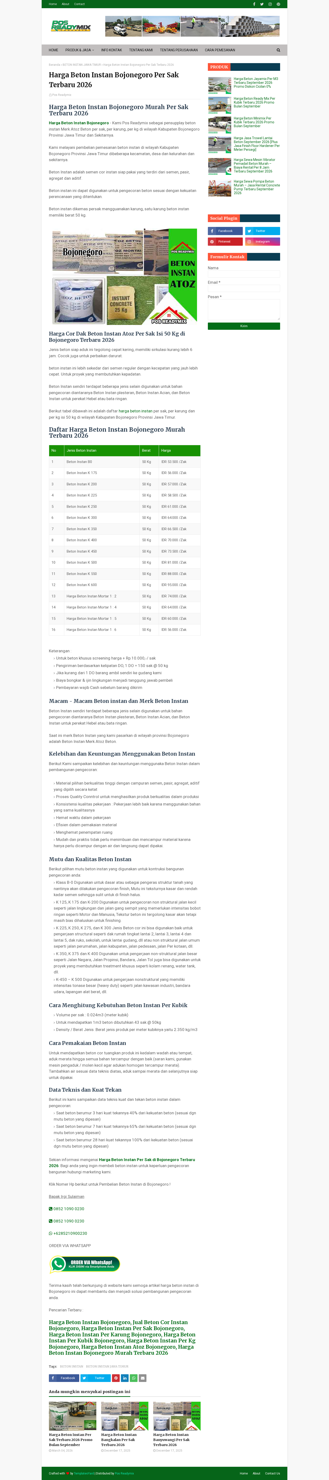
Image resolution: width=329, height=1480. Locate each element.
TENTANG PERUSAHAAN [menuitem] (179, 50)
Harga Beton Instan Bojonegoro (79, 122)
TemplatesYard (84, 1473)
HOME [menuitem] (53, 50)
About (65, 4)
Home (53, 4)
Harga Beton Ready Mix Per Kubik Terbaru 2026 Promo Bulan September (254, 102)
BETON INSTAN (71, 1366)
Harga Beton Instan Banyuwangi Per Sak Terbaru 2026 (171, 1440)
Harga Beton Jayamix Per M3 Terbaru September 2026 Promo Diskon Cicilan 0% (256, 82)
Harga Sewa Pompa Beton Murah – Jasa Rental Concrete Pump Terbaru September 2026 (257, 187)
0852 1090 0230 (68, 1208)
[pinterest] (278, 4)
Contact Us (272, 1473)
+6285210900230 (70, 1233)
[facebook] (254, 4)
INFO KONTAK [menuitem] (111, 50)
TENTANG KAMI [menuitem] (141, 50)
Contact (79, 4)
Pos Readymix (61, 95)
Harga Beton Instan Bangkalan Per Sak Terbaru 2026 (119, 1440)
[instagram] (270, 4)
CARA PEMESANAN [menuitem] (220, 50)
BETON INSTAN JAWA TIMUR (82, 64)
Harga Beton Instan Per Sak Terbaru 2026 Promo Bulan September (70, 1440)
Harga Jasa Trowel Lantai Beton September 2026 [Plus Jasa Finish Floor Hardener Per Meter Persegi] (257, 144)
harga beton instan (135, 411)
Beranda (54, 64)
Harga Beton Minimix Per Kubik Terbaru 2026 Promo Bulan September (254, 122)
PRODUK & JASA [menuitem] (78, 50)
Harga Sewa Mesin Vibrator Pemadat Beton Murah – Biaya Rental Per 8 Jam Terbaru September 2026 (254, 165)
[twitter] (262, 4)
